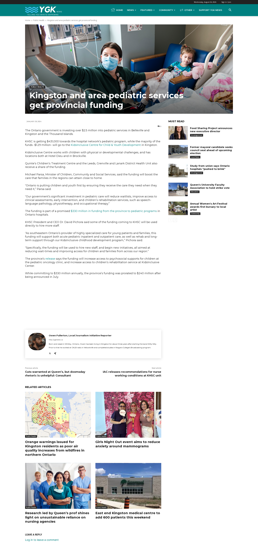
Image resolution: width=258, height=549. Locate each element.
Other (188, 10)
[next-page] (175, 220)
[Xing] (55, 352)
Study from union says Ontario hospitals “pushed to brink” (210, 167)
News (130, 10)
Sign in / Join (226, 2)
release (50, 258)
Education (195, 192)
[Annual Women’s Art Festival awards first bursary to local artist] (178, 208)
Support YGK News (210, 10)
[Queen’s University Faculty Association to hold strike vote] (178, 189)
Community (166, 10)
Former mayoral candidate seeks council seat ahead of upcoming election (211, 150)
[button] (230, 10)
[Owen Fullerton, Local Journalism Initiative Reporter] (37, 344)
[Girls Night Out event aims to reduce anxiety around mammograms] (128, 415)
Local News (195, 157)
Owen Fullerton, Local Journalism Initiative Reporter (80, 335)
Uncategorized (196, 135)
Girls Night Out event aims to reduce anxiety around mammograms (127, 444)
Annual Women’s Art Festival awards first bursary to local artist (208, 206)
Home (119, 10)
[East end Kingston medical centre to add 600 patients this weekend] (128, 486)
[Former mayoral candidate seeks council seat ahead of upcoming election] (178, 152)
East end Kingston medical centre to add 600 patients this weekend (127, 515)
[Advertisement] (93, 303)
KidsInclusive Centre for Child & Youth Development (106, 145)
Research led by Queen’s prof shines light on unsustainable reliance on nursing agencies (57, 517)
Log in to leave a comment (42, 539)
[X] (50, 352)
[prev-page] (170, 220)
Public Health (38, 20)
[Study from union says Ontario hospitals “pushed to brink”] (178, 170)
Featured (146, 10)
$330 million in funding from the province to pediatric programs (114, 211)
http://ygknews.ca (56, 340)
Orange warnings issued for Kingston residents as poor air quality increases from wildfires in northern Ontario (55, 448)
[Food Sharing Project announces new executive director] (178, 133)
